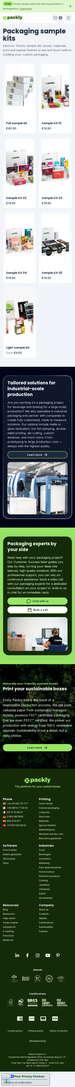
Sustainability (46, 927)
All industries (46, 898)
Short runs (44, 816)
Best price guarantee (50, 838)
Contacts (44, 914)
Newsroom (9, 914)
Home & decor (46, 871)
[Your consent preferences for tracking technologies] (6, 1080)
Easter (42, 893)
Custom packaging (49, 807)
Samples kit (9, 927)
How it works (46, 803)
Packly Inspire (10, 922)
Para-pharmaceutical (50, 867)
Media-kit (8, 940)
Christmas (44, 889)
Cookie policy (15, 1030)
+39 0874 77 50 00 (17, 807)
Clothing (43, 880)
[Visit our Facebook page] (27, 955)
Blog (5, 909)
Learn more (25, 8)
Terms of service (58, 1030)
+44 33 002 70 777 (17, 803)
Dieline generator (12, 854)
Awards (43, 918)
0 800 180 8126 (15, 816)
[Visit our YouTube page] (47, 955)
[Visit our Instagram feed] (37, 955)
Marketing (44, 863)
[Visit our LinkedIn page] (17, 955)
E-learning (8, 931)
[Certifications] (37, 1002)
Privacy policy (35, 1030)
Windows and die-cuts (51, 834)
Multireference (47, 829)
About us (43, 909)
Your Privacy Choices (29, 1076)
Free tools (8, 935)
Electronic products (49, 876)
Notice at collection (18, 1082)
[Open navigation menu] (68, 17)
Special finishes (47, 825)
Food (42, 850)
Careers (43, 931)
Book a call (40, 609)
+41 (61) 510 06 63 (16, 825)
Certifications (46, 922)
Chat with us (40, 601)
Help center (9, 918)
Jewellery (44, 884)
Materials (44, 821)
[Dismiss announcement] (70, 6)
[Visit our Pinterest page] (58, 955)
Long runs (44, 812)
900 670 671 (14, 821)
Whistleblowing (37, 1041)
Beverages (45, 854)
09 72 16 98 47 (15, 812)
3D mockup (9, 858)
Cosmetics (45, 858)
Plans (6, 863)
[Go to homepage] (12, 18)
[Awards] (37, 979)
